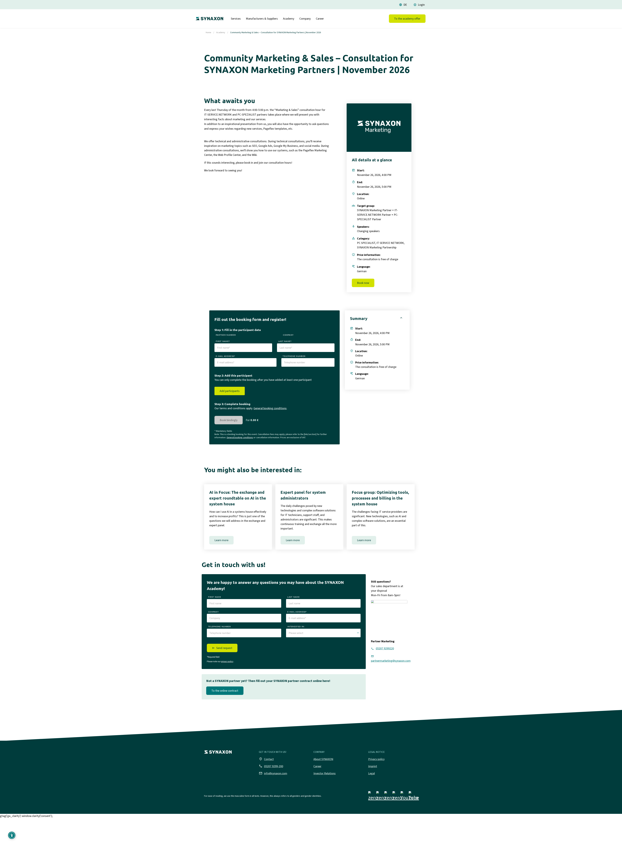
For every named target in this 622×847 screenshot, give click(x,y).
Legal (371, 773)
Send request (224, 648)
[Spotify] (413, 796)
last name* (285, 341)
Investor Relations (324, 773)
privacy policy (227, 661)
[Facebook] (373, 796)
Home (208, 32)
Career (320, 19)
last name (293, 597)
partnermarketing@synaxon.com (391, 661)
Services (236, 19)
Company (305, 19)
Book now (363, 283)
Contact (266, 759)
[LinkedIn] (389, 796)
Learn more (221, 540)
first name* (223, 341)
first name (214, 597)
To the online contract (224, 691)
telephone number (294, 356)
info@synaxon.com (273, 773)
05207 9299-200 (271, 766)
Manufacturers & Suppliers (262, 19)
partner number (226, 335)
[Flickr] (397, 796)
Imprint (372, 766)
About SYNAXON (323, 759)
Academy (288, 19)
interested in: (296, 626)
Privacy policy (376, 759)
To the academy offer (407, 19)
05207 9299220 (385, 648)
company (288, 335)
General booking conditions (270, 408)
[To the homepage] (208, 17)
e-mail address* (225, 356)
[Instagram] (381, 796)
